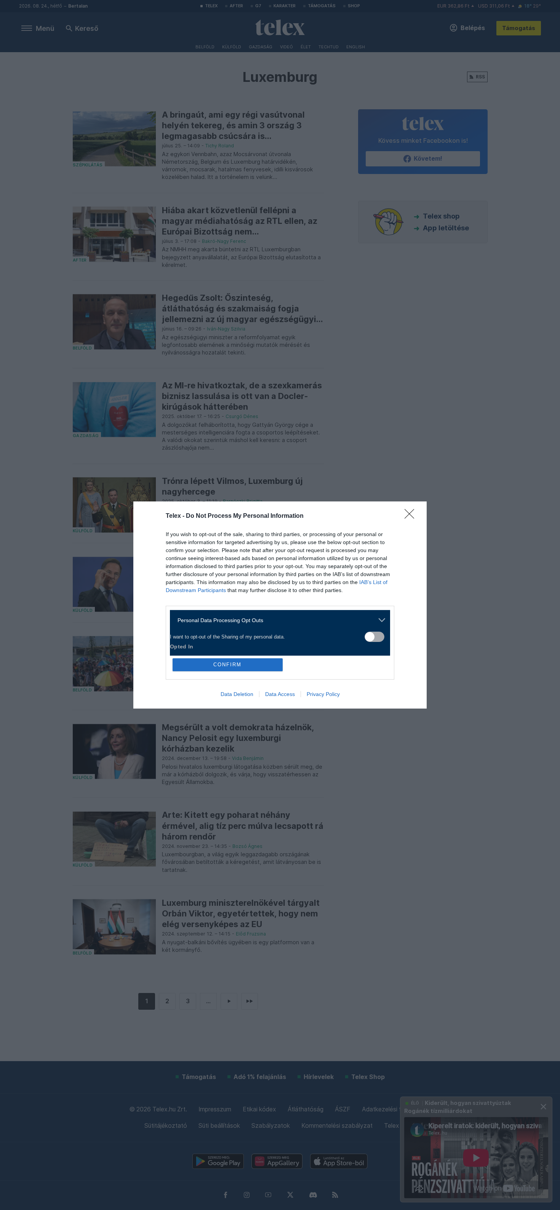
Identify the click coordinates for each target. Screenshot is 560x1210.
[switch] (374, 637)
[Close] (412, 516)
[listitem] (277, 620)
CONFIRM (227, 664)
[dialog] (280, 605)
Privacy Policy (323, 694)
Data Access (280, 694)
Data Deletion (237, 694)
